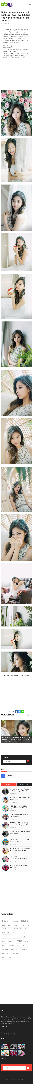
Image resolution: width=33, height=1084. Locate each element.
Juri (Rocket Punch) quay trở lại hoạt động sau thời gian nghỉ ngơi (20, 849)
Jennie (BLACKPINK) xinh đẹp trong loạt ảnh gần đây (20, 798)
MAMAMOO (5, 953)
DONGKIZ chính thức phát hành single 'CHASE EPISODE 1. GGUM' (19, 807)
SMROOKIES (5, 949)
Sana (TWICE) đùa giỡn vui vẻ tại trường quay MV (19, 815)
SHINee (23, 925)
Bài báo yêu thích (24, 784)
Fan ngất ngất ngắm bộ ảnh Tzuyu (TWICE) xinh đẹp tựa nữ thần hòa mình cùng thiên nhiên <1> (16, 738)
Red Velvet (6, 933)
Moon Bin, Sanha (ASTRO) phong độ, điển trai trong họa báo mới (19, 790)
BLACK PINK (15, 953)
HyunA (19, 933)
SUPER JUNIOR (14, 921)
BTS (24, 937)
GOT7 (4, 945)
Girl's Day (16, 925)
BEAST (4, 937)
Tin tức (12, 1033)
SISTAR (10, 937)
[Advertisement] (16, 75)
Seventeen (11, 945)
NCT (16, 949)
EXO (3, 925)
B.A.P (28, 945)
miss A (4, 929)
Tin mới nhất (9, 784)
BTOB (13, 933)
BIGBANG (24, 921)
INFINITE (16, 929)
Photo (17, 1033)
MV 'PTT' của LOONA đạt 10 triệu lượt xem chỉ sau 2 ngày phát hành (19, 824)
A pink (9, 929)
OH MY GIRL (6, 958)
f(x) (28, 925)
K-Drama (5, 921)
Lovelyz (26, 941)
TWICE (19, 941)
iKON (18, 945)
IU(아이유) (11, 941)
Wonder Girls (17, 937)
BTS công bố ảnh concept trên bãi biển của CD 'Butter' (19, 841)
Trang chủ (5, 1033)
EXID (21, 929)
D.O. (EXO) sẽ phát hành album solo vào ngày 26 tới (20, 832)
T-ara (26, 929)
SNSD (10, 925)
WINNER (24, 949)
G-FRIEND (4, 941)
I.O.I (12, 949)
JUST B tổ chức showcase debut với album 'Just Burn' (20, 866)
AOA (24, 933)
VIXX (24, 945)
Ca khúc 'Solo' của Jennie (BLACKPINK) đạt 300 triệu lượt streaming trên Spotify (18, 858)
